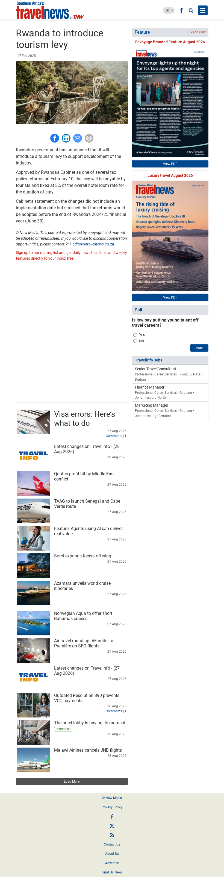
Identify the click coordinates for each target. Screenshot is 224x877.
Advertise (112, 863)
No (141, 341)
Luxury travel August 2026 (170, 175)
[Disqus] (72, 332)
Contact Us (112, 844)
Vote (199, 348)
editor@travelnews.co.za (93, 244)
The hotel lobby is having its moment (89, 722)
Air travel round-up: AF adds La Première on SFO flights (83, 643)
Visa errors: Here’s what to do (84, 419)
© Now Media (112, 798)
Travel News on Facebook (112, 816)
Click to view (196, 32)
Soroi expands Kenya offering (82, 555)
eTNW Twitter (112, 825)
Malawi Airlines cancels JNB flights (88, 750)
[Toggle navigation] (203, 10)
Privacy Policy (112, 807)
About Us (112, 854)
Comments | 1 (116, 436)
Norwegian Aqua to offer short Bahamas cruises (83, 616)
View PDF (170, 164)
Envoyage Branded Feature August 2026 (170, 42)
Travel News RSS (112, 835)
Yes (142, 334)
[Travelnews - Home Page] (55, 10)
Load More (71, 781)
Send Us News (112, 872)
